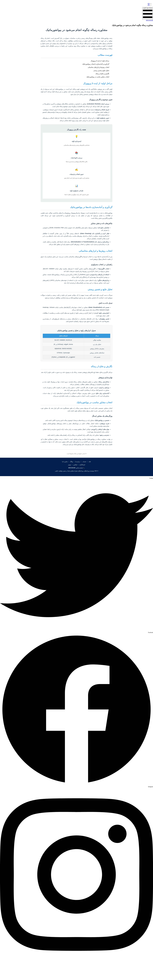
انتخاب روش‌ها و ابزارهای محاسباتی (98, 67)
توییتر (69, 464)
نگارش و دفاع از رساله (102, 73)
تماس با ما (65, 461)
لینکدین (75, 464)
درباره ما (77, 461)
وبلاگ (71, 461)
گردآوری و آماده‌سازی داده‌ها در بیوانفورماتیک (95, 64)
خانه (149, 3)
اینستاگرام (82, 464)
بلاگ (149, 5)
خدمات (84, 461)
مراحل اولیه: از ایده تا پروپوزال (100, 61)
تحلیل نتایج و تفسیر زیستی (101, 70)
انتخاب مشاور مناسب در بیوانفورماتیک (97, 77)
